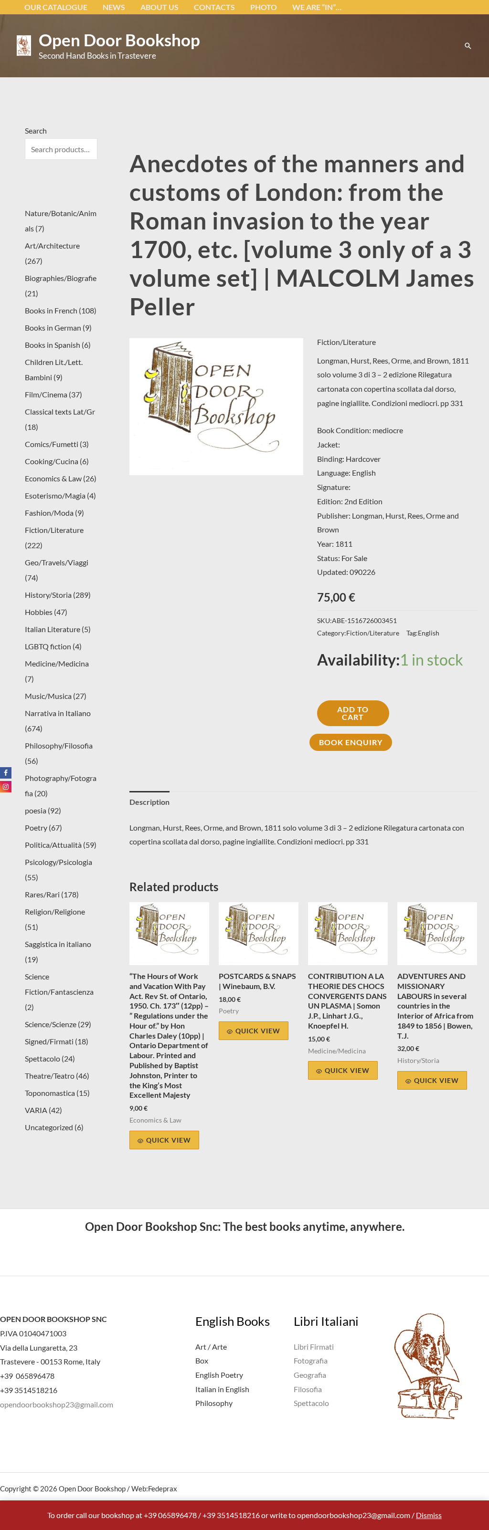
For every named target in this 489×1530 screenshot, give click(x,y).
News (114, 6)
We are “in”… (316, 6)
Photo (263, 6)
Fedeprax (162, 1488)
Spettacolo (311, 1402)
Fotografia (311, 1360)
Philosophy (214, 1402)
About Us (159, 6)
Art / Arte (211, 1346)
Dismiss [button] (429, 1515)
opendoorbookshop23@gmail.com (56, 1404)
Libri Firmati (314, 1346)
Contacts (214, 6)
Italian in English (222, 1389)
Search (36, 130)
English (428, 633)
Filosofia (308, 1389)
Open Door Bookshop (119, 40)
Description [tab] (149, 801)
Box (201, 1360)
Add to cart (353, 713)
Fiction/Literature (346, 341)
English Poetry (219, 1374)
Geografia (310, 1374)
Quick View (168, 1140)
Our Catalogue (55, 6)
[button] (468, 46)
